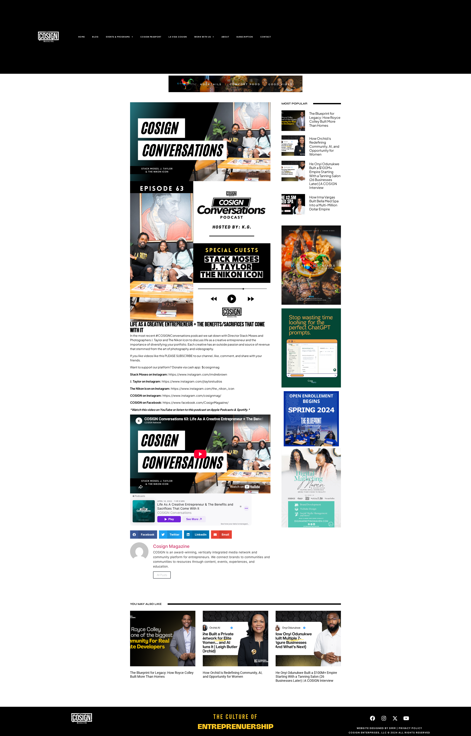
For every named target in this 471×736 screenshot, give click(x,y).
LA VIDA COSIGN (178, 37)
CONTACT (265, 37)
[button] (143, 534)
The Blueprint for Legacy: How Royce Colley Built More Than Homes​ (324, 119)
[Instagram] (384, 718)
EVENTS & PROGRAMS (118, 37)
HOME (81, 37)
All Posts (162, 575)
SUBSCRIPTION (244, 37)
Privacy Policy (410, 728)
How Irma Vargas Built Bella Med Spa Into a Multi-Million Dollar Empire (324, 203)
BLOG (95, 37)
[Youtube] (406, 718)
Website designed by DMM (376, 728)
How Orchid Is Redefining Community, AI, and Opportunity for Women (324, 146)
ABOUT (225, 37)
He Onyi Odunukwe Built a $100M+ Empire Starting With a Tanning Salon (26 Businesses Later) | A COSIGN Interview (325, 176)
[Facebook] (372, 718)
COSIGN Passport (150, 37)
